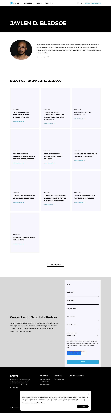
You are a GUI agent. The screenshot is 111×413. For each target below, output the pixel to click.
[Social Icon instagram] (16, 387)
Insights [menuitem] (38, 3)
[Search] (81, 3)
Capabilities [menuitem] (28, 3)
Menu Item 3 (72, 375)
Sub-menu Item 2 (45, 384)
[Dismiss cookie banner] (88, 394)
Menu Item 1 (44, 375)
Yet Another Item (59, 379)
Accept (83, 406)
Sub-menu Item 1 (45, 379)
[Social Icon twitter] (11, 387)
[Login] (78, 3)
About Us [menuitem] (48, 3)
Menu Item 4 (80, 375)
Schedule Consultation (92, 3)
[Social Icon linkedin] (13, 387)
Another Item (45, 381)
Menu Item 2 (58, 375)
